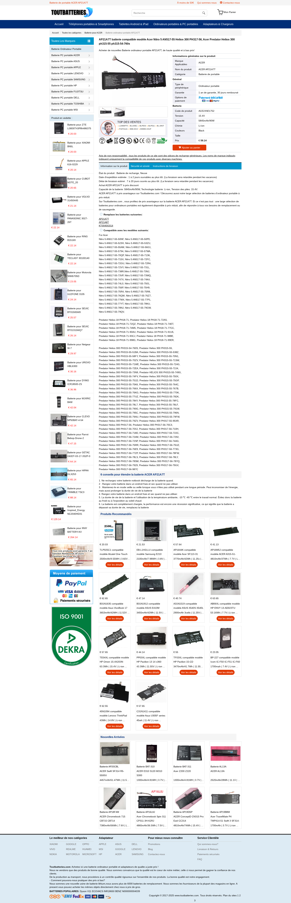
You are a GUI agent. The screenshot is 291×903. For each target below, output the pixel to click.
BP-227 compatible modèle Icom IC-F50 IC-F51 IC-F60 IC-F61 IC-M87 (225, 660)
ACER (202, 62)
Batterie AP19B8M (220, 812)
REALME (71, 849)
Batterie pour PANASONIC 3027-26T (77, 218)
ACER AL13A (217, 771)
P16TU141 (123, 129)
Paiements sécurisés (208, 854)
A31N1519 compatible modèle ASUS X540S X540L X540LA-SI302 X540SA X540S (188, 606)
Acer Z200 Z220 (182, 771)
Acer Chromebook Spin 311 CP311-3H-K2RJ (151, 818)
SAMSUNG (137, 854)
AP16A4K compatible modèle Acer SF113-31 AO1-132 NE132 (185, 552)
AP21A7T (104, 219)
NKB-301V (134, 129)
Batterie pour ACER (93, 33)
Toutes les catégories (71, 33)
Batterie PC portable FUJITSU (67, 91)
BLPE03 (143, 126)
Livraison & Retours (207, 849)
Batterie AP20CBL (109, 766)
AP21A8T (104, 222)
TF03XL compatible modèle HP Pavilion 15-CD (188, 659)
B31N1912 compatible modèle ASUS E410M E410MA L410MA (148, 606)
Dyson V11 (85, 891)
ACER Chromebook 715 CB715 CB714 (112, 818)
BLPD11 (151, 126)
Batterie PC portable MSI (64, 109)
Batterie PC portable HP (64, 85)
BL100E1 (133, 126)
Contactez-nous (231, 2)
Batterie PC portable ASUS (65, 61)
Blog (150, 849)
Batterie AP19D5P (182, 812)
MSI (101, 849)
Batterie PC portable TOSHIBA (67, 103)
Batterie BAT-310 (146, 766)
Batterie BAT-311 (182, 766)
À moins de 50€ (185, 2)
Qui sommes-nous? (207, 844)
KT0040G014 (106, 225)
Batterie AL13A (218, 766)
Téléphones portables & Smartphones (91, 24)
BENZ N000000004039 (127, 891)
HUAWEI (86, 849)
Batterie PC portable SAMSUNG (68, 79)
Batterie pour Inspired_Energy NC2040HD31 (76, 510)
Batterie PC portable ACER (65, 55)
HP (100, 854)
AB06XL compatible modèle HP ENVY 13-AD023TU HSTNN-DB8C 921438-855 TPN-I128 (225, 606)
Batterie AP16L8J (146, 812)
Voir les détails (114, 564)
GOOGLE (71, 844)
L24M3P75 (123, 126)
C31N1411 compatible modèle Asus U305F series (151, 713)
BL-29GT (160, 126)
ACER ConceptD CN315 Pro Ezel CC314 (188, 818)
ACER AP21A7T (207, 69)
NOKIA (53, 854)
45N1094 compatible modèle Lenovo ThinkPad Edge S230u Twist (113, 714)
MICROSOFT (89, 854)
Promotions (154, 844)
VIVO (52, 849)
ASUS (118, 844)
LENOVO (136, 849)
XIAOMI (54, 844)
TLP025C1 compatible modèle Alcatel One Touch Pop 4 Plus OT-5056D (113, 552)
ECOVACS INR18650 (103, 891)
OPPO (85, 844)
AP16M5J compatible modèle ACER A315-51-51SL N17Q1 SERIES (223, 552)
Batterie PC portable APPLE (66, 67)
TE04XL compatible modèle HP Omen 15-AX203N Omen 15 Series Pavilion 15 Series (114, 660)
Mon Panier (230, 12)
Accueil (59, 24)
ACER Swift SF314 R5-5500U (112, 773)
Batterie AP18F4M (109, 812)
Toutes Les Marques (63, 41)
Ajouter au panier (191, 147)
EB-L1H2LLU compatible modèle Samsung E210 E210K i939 (150, 552)
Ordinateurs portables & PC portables (175, 24)
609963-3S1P (145, 129)
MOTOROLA (73, 854)
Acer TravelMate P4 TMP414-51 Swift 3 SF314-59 (225, 819)
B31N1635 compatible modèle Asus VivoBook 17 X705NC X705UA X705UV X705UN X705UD (113, 606)
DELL (135, 844)
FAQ (199, 859)
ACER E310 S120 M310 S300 (149, 773)
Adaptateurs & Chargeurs (218, 24)
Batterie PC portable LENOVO (67, 73)
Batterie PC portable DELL (65, 97)
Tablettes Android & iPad (133, 24)
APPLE (102, 844)
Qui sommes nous (207, 2)
